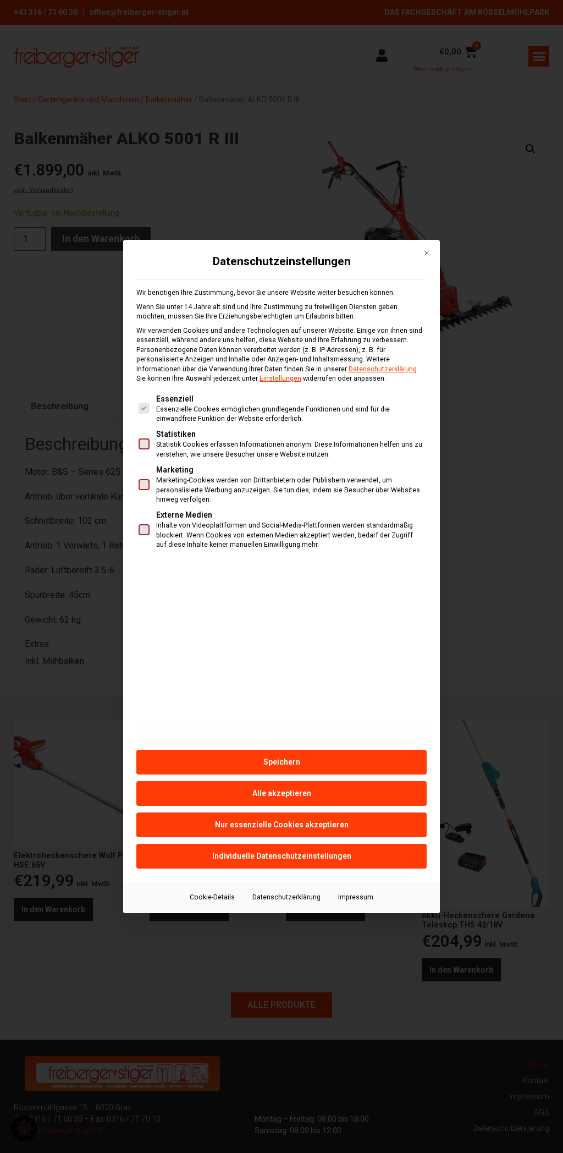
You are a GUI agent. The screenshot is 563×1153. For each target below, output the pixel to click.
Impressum (355, 897)
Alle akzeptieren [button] (281, 793)
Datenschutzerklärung (383, 369)
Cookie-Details (212, 897)
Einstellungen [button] (280, 378)
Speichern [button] (281, 761)
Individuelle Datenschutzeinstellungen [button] (281, 856)
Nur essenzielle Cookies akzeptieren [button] (282, 824)
